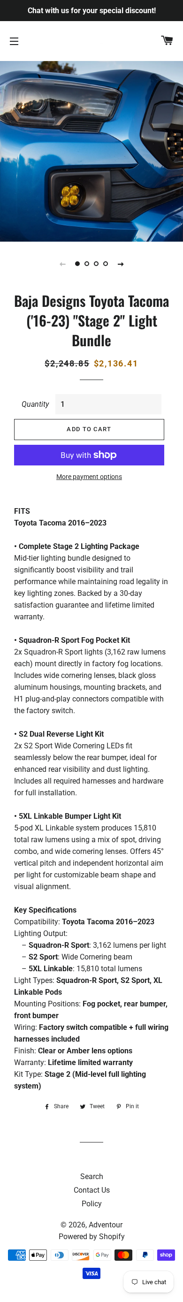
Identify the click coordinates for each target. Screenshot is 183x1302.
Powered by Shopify (92, 1236)
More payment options (89, 476)
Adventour (105, 1224)
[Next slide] (120, 263)
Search (91, 1176)
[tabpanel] (91, 150)
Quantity (35, 404)
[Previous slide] (62, 263)
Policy (92, 1203)
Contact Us (92, 1190)
